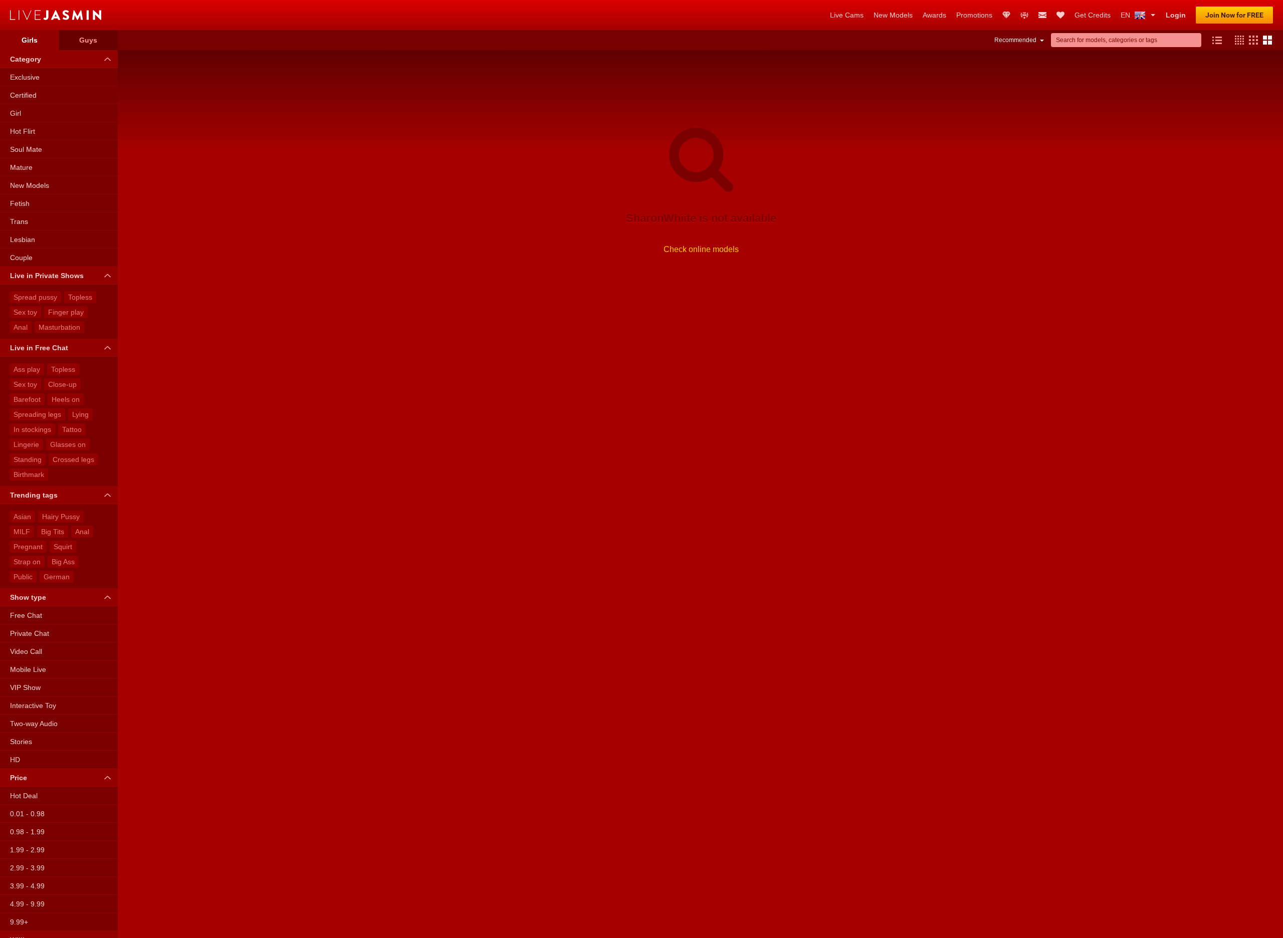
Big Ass (63, 562)
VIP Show (25, 687)
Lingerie (26, 444)
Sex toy (25, 312)
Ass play (27, 369)
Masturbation (59, 327)
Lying (80, 414)
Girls (30, 40)
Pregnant (28, 547)
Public (23, 577)
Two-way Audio (34, 724)
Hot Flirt (22, 131)
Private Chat (29, 633)
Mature (21, 167)
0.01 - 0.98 (27, 814)
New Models (29, 185)
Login (1176, 15)
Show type (28, 597)
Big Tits (52, 532)
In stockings (32, 429)
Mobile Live (28, 669)
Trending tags (34, 495)
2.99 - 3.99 (27, 868)
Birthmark (29, 475)
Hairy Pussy (61, 517)
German (57, 577)
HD (15, 760)
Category (25, 59)
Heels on (66, 399)
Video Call (26, 651)
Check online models (701, 249)
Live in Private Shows (47, 276)
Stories (21, 742)
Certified (23, 95)
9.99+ (19, 922)
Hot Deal (24, 796)
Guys (88, 40)
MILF (22, 532)
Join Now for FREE (1234, 15)
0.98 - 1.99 (27, 832)
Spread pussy (35, 297)
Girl (15, 113)
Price (18, 778)
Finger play (66, 312)
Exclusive (25, 77)
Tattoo (72, 429)
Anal (21, 327)
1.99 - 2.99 (27, 850)
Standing (28, 459)
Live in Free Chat (39, 348)
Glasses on (68, 444)
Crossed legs (73, 459)
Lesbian (22, 240)
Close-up (62, 384)
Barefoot (27, 399)
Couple (21, 258)
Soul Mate (26, 149)
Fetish (20, 203)
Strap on (27, 562)
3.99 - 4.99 (27, 886)
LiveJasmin (415, 15)
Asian (22, 517)
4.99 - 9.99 (27, 904)
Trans (19, 221)
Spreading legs (37, 414)
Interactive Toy (33, 705)
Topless (80, 297)
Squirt (63, 547)
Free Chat (26, 615)
